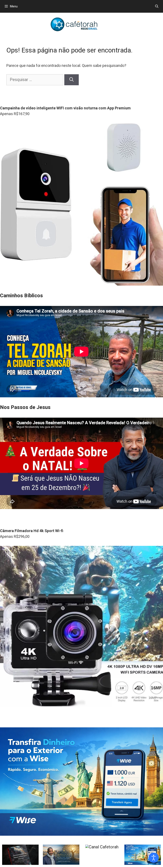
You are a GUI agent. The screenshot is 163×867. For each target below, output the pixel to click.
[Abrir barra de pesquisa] (156, 6)
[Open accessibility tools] (154, 858)
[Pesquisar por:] (35, 80)
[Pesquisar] (71, 79)
